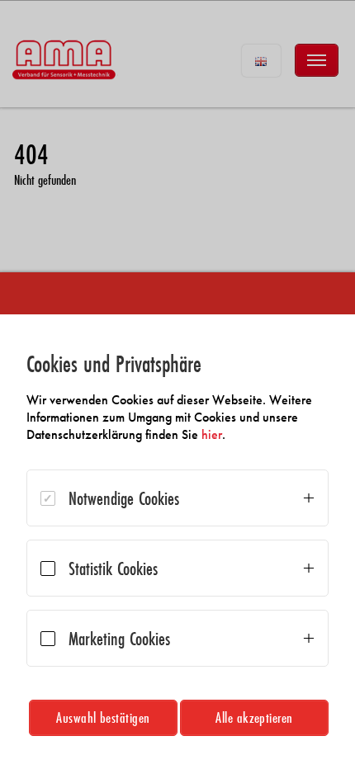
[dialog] (177, 541)
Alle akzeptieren (254, 717)
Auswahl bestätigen (103, 717)
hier (211, 434)
